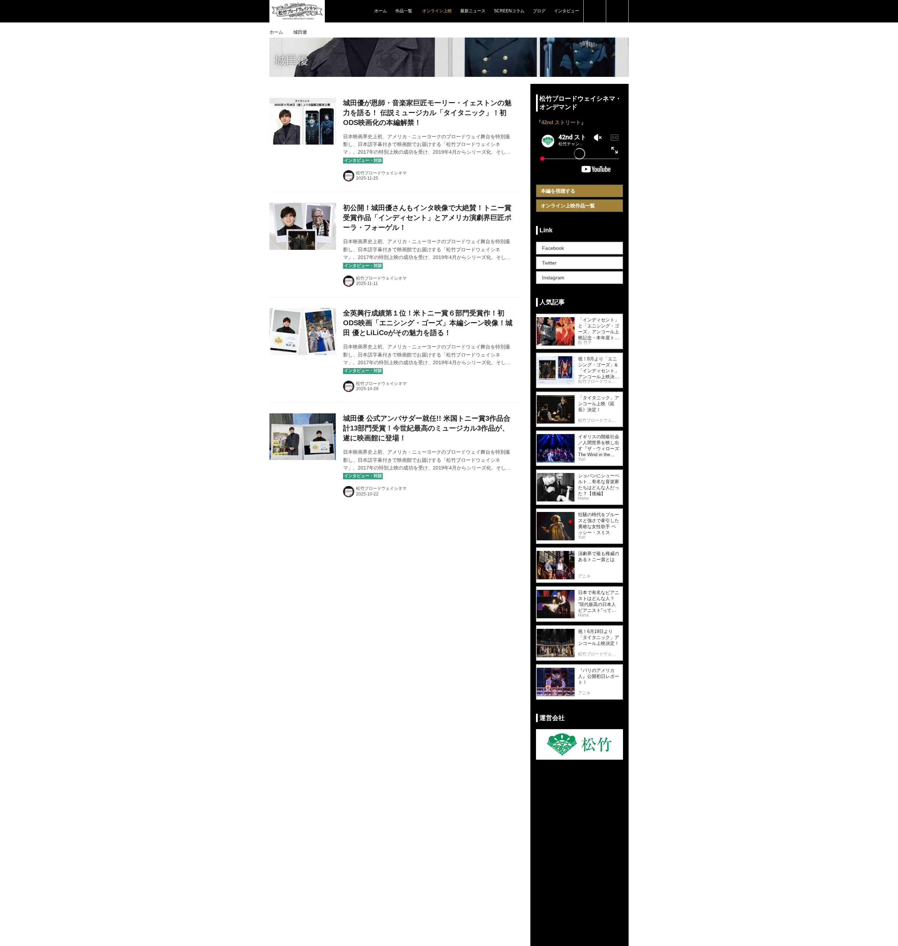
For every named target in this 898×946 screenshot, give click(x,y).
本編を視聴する (558, 191)
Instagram (553, 277)
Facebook (553, 248)
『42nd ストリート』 (561, 122)
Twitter (549, 263)
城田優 (291, 60)
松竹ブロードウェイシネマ (381, 173)
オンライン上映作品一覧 (568, 205)
